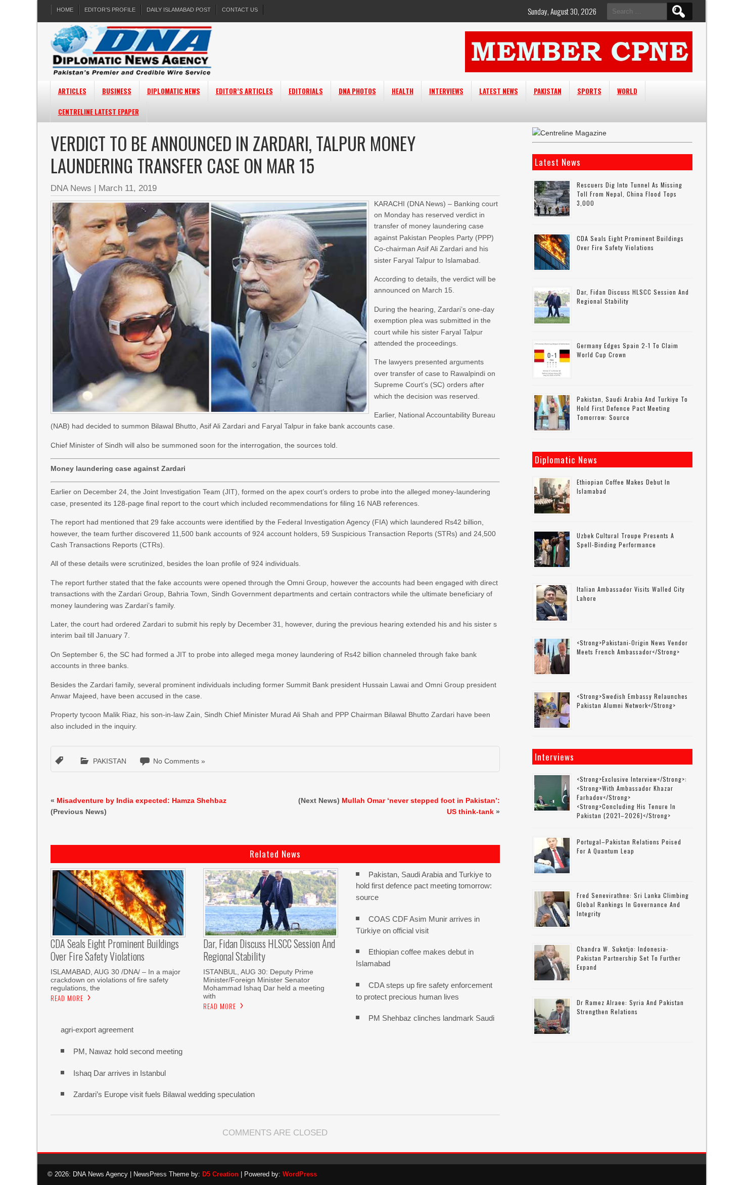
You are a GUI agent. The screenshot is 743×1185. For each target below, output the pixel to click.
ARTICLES (72, 91)
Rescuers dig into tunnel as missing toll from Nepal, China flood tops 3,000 (629, 193)
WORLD (627, 91)
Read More (67, 998)
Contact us (240, 10)
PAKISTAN (548, 91)
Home (65, 10)
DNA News (71, 188)
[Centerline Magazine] (569, 133)
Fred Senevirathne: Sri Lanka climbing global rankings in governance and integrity (633, 904)
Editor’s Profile (109, 10)
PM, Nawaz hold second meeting (127, 1051)
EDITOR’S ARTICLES (244, 91)
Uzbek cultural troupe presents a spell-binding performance (625, 540)
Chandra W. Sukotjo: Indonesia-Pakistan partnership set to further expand (629, 957)
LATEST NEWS (498, 91)
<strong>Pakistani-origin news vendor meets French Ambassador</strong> (632, 647)
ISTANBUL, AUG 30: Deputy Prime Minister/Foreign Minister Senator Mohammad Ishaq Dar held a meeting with (263, 984)
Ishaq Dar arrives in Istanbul (119, 1073)
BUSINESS (116, 91)
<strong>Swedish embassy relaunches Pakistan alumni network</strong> (632, 700)
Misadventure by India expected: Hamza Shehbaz (141, 800)
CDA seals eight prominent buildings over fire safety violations (630, 243)
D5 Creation (220, 1174)
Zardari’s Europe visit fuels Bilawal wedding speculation (164, 1094)
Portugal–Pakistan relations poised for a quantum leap (629, 846)
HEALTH (402, 91)
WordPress (300, 1174)
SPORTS (589, 91)
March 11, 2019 (128, 188)
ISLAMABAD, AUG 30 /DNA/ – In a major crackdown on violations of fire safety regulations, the (115, 980)
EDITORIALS (306, 91)
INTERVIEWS (446, 91)
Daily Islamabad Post (179, 10)
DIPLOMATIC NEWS (173, 91)
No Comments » (179, 761)
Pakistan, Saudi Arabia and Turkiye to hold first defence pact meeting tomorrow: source (424, 886)
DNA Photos (357, 91)
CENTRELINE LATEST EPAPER (98, 112)
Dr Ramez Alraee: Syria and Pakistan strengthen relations (630, 1007)
